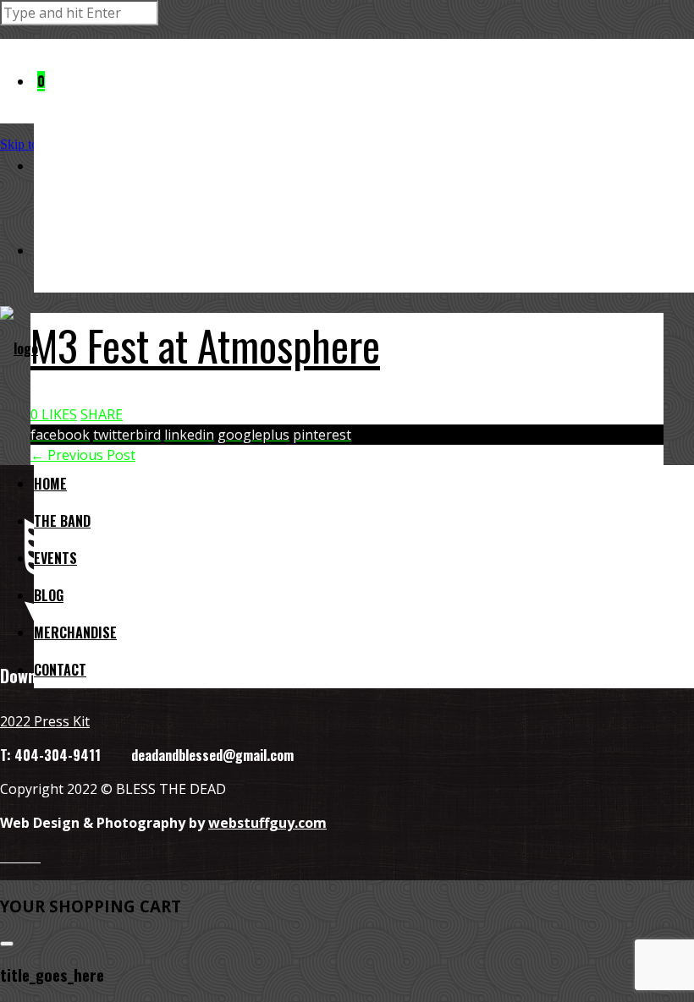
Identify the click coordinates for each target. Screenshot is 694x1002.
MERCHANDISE (75, 632)
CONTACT (60, 670)
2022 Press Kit (45, 721)
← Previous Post (82, 455)
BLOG (48, 595)
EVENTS (55, 558)
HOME (50, 484)
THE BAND (62, 521)
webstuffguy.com (267, 822)
